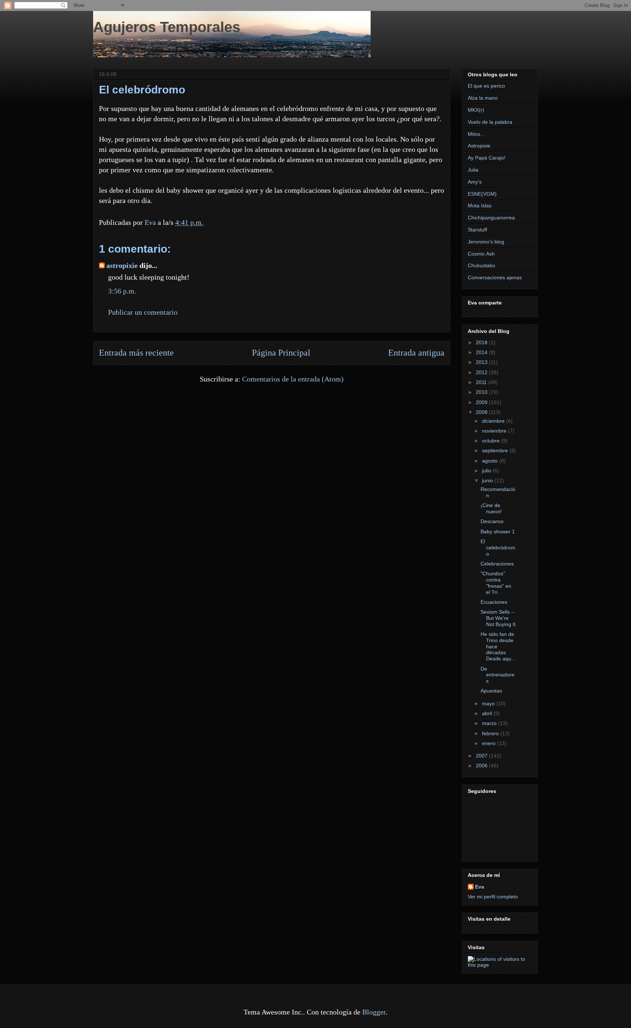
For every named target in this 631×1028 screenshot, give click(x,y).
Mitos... (476, 134)
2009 (482, 402)
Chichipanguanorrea (491, 217)
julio (487, 470)
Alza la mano (483, 98)
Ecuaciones (494, 602)
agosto (490, 461)
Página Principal (281, 352)
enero (489, 743)
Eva (479, 887)
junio (488, 480)
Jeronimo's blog (486, 242)
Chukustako (481, 265)
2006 (482, 765)
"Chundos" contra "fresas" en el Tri (496, 583)
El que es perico (486, 86)
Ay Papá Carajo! (486, 158)
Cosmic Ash (481, 254)
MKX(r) (476, 110)
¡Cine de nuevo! (491, 508)
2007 (482, 756)
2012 (482, 372)
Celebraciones (497, 564)
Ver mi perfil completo (493, 897)
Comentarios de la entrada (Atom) (293, 379)
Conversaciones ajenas (495, 277)
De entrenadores (498, 675)
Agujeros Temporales (166, 27)
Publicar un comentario (142, 312)
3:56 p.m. (122, 291)
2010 (482, 392)
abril (487, 713)
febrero (491, 733)
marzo (490, 723)
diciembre (494, 421)
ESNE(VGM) (482, 194)
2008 (482, 412)
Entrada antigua (416, 352)
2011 (482, 382)
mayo (489, 703)
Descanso (492, 521)
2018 (482, 342)
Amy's (475, 182)
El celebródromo (498, 547)
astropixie (122, 265)
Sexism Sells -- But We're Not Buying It (498, 618)
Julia (473, 170)
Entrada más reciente (136, 352)
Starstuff (477, 230)
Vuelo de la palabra (490, 122)
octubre (491, 441)
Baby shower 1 (498, 531)
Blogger (374, 1012)
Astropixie (479, 146)
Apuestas (491, 691)
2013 (482, 362)
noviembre (495, 431)
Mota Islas (480, 205)
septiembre (495, 450)
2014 (482, 352)
